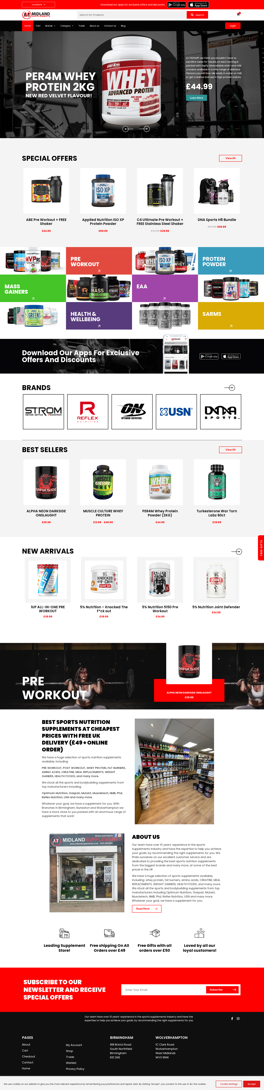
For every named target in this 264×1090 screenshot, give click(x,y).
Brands (49, 25)
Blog (123, 25)
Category (66, 25)
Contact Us (110, 25)
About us (94, 25)
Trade (82, 25)
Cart (38, 25)
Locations (37, 4)
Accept (252, 1084)
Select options (35, 211)
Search (200, 15)
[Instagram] (238, 1018)
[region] (132, 1083)
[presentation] (236, 552)
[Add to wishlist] (67, 211)
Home (27, 25)
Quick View (60, 211)
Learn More (196, 97)
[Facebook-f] (232, 1018)
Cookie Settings (229, 1084)
